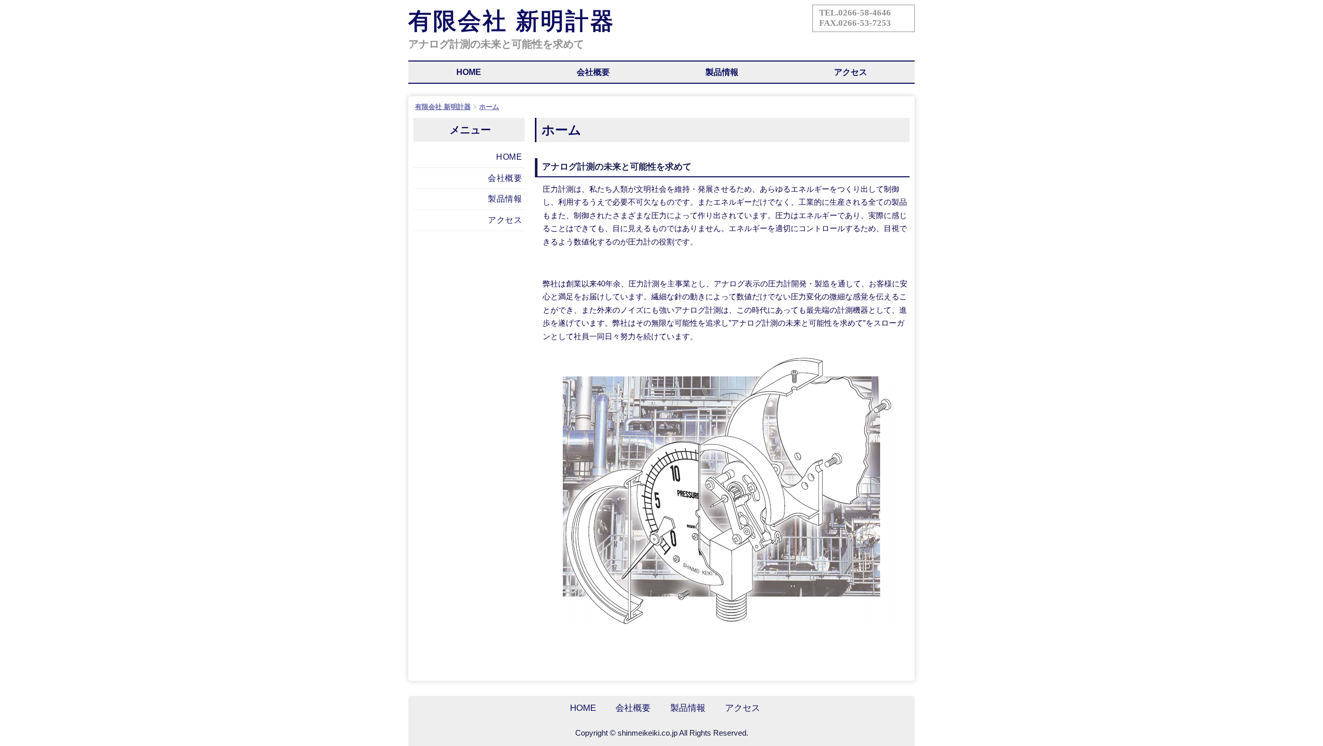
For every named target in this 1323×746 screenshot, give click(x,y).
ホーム (489, 107)
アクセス (850, 72)
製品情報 (722, 72)
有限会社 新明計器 (511, 21)
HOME (468, 72)
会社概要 (593, 72)
